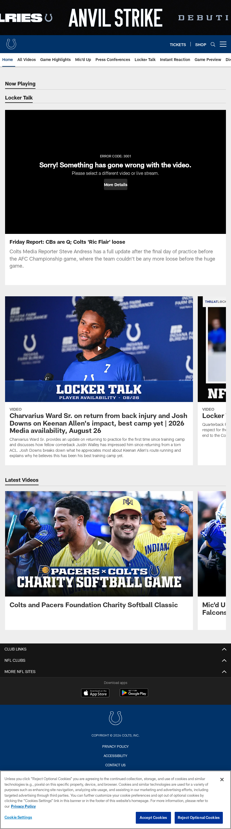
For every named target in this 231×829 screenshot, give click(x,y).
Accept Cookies (153, 817)
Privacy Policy (115, 746)
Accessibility (115, 756)
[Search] (213, 44)
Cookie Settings (18, 817)
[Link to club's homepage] (11, 41)
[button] (115, 184)
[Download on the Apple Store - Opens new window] (95, 693)
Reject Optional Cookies (199, 817)
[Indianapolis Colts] (115, 719)
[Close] (222, 779)
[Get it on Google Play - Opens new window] (134, 695)
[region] (115, 800)
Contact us (115, 765)
